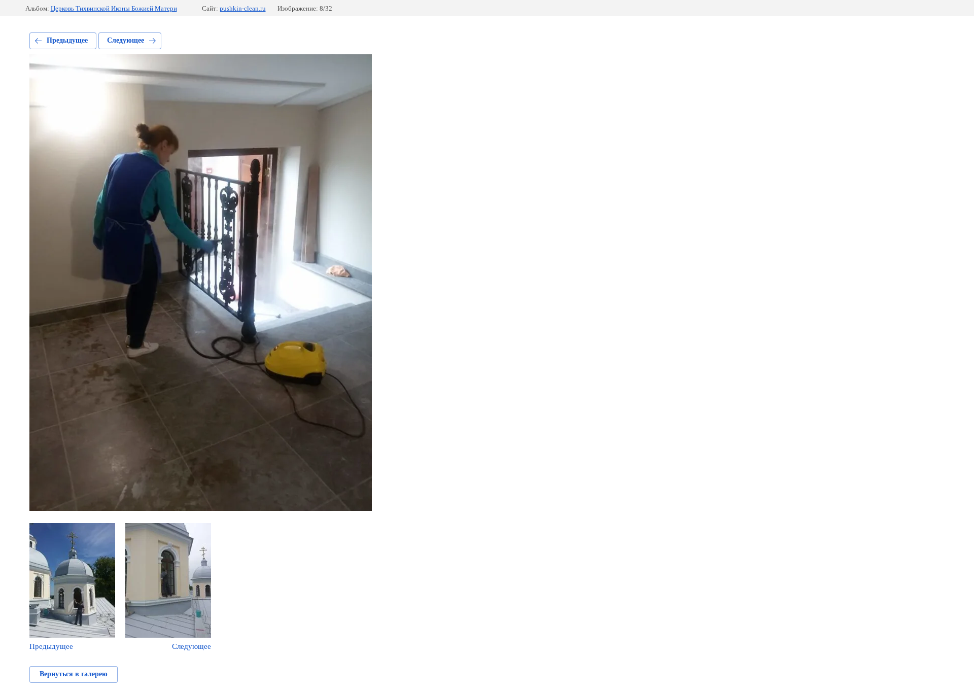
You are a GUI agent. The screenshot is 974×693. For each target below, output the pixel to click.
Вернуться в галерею (74, 674)
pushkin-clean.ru (243, 8)
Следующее (125, 40)
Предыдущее (67, 40)
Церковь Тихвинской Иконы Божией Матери (114, 8)
